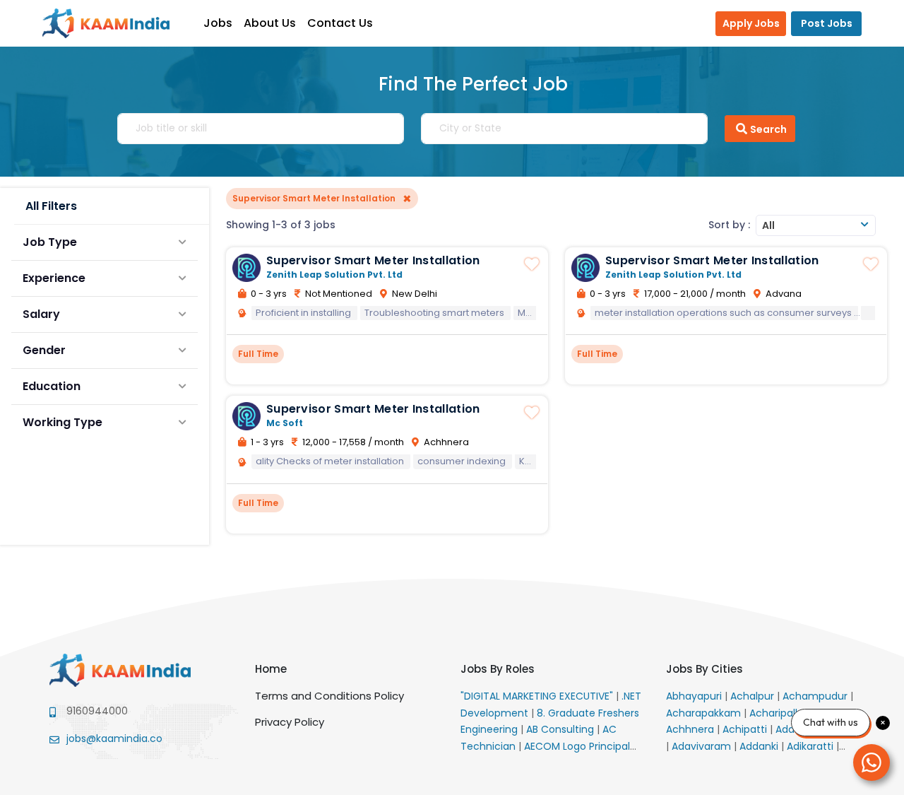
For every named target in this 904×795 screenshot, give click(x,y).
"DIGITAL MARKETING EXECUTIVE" (538, 696)
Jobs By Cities (704, 668)
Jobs (217, 23)
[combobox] (816, 225)
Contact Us (340, 23)
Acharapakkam (705, 713)
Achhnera (691, 729)
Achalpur (753, 696)
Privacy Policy (289, 721)
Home (271, 668)
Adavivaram (703, 746)
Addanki (760, 746)
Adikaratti (811, 746)
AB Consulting (561, 729)
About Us (270, 23)
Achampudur (816, 696)
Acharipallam (783, 713)
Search (768, 129)
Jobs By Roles (497, 668)
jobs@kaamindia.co (114, 738)
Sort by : (729, 225)
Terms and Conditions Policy (329, 695)
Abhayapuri (695, 696)
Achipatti (746, 729)
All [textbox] (768, 225)
